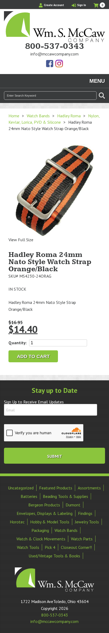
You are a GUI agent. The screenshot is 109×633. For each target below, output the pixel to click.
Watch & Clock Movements (40, 538)
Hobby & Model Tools (49, 521)
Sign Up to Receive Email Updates (34, 402)
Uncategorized (21, 487)
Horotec (17, 521)
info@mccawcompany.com (54, 54)
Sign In (81, 5)
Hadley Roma (69, 115)
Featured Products (55, 487)
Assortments (89, 487)
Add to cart (33, 356)
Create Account (53, 5)
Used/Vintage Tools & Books (54, 555)
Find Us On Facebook (50, 64)
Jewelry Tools (87, 521)
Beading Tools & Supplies (65, 496)
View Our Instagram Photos (59, 64)
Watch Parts (82, 538)
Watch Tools (28, 547)
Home (13, 115)
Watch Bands (38, 115)
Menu (97, 81)
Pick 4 (50, 547)
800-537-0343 (54, 46)
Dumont (73, 504)
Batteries (29, 496)
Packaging (40, 530)
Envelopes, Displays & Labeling (44, 513)
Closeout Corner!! (76, 547)
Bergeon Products (44, 504)
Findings (85, 513)
